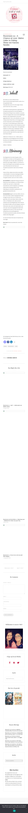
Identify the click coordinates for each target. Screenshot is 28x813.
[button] (5, 342)
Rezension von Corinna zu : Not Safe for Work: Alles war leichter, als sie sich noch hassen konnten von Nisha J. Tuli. (13, 745)
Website (4, 608)
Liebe (16, 346)
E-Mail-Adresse (6, 602)
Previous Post (9, 568)
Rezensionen (8, 34)
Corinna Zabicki (17, 350)
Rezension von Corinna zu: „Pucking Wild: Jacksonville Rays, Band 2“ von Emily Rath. (14, 733)
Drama (5, 346)
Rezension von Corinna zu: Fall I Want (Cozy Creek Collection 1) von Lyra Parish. (14, 741)
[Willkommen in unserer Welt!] (14, 648)
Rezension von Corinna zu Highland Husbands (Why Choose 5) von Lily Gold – (14, 730)
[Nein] (26, 808)
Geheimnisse (11, 346)
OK (14, 810)
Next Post (20, 568)
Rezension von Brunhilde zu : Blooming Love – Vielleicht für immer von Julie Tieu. (14, 520)
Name (4, 596)
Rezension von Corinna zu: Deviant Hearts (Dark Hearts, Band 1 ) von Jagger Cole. (13, 737)
